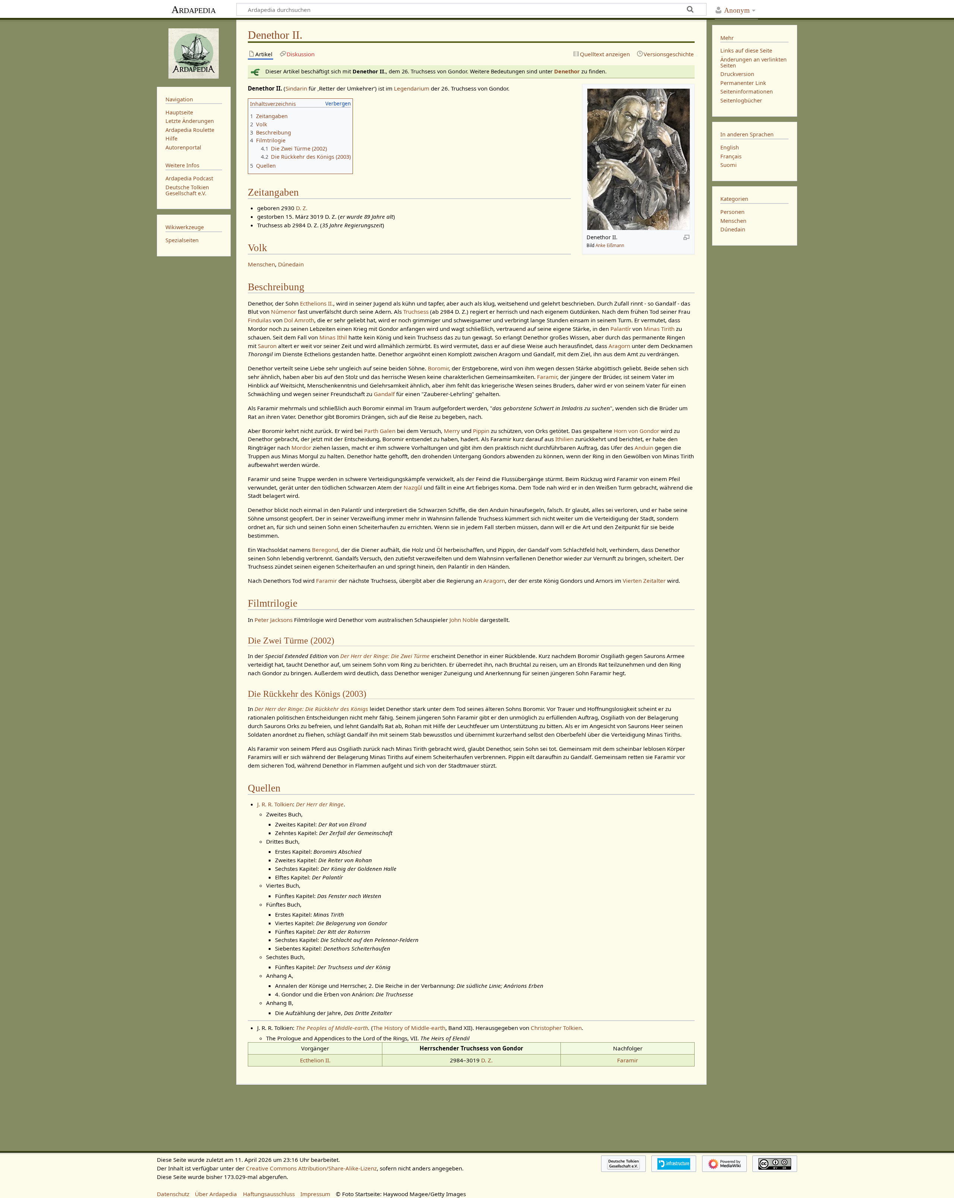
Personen (732, 211)
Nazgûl (413, 487)
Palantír (620, 328)
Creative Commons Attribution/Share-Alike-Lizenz (311, 1168)
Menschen (261, 264)
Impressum (315, 1194)
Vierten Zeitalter (644, 580)
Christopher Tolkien (556, 1027)
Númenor (283, 311)
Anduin (644, 447)
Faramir (547, 376)
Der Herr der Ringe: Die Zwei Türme (385, 656)
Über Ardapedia (216, 1194)
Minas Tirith (659, 328)
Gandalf (384, 394)
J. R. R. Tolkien (275, 804)
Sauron (267, 346)
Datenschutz (173, 1194)
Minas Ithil (333, 337)
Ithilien (564, 439)
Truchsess (416, 311)
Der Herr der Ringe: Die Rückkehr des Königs (311, 708)
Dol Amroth (299, 320)
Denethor (567, 71)
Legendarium (411, 88)
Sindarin (296, 88)
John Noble (463, 619)
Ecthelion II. (315, 1060)
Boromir (438, 368)
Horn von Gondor (636, 430)
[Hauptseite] (194, 52)
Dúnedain (291, 264)
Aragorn (619, 346)
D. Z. (301, 208)
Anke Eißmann (610, 245)
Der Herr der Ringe (320, 804)
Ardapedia (193, 9)
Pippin (481, 430)
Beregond (325, 549)
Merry (452, 430)
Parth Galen (379, 430)
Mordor (301, 447)
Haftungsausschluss (269, 1194)
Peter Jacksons (274, 619)
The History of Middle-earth (409, 1027)
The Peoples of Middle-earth (332, 1027)
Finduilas (259, 320)
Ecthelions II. (316, 303)
